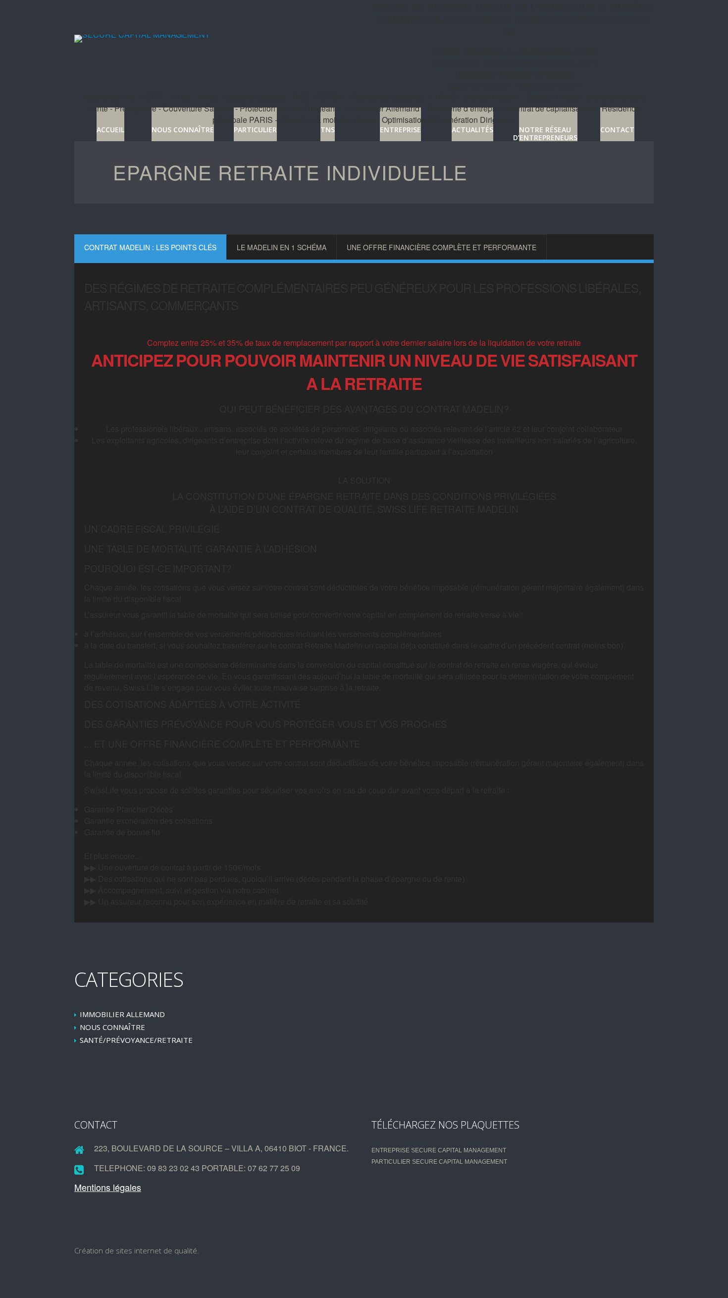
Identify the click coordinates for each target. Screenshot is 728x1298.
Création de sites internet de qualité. (136, 1250)
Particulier (255, 129)
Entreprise (400, 129)
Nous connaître (183, 129)
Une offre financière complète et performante (441, 247)
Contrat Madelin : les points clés (150, 247)
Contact (617, 129)
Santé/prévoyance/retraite (136, 1040)
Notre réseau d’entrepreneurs (545, 133)
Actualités (472, 129)
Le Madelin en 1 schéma (281, 247)
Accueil (110, 129)
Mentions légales (107, 1187)
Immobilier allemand (122, 1014)
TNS (327, 129)
